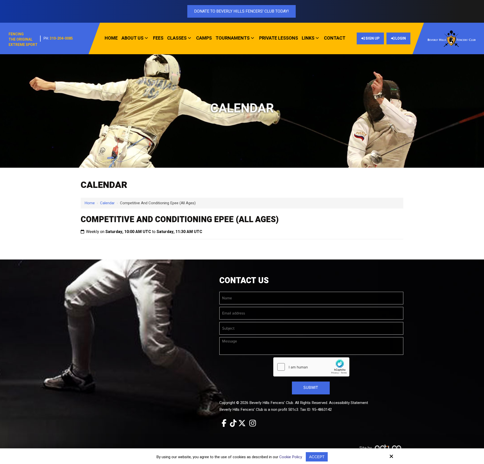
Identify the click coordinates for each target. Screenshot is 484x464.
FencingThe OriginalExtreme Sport (23, 39)
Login (400, 38)
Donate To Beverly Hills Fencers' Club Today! (241, 11)
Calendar (107, 203)
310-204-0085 (61, 38)
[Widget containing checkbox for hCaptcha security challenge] (311, 366)
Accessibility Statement (348, 402)
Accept (316, 457)
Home (89, 203)
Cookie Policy (290, 457)
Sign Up (372, 38)
